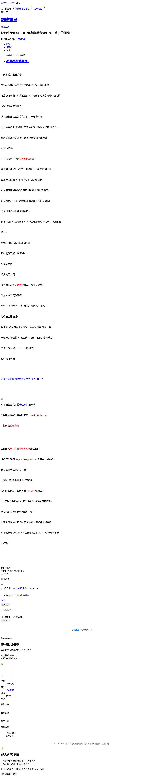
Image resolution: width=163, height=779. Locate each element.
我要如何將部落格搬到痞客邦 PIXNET (22, 379)
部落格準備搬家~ (17, 61)
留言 (24, 588)
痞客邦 (19, 588)
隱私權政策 (96, 744)
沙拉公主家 (20, 404)
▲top (3, 600)
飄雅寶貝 (9, 19)
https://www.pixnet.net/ (26, 459)
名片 (8, 50)
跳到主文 (5, 27)
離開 (14, 774)
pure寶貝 (5, 574)
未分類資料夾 (23, 595)
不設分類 (22, 39)
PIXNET (62, 744)
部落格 (9, 47)
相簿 (8, 44)
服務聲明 (105, 744)
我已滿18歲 (6, 774)
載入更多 (5, 605)
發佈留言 (5, 620)
